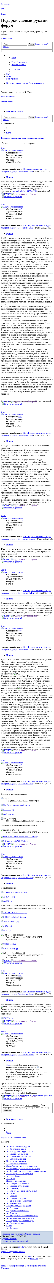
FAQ (2, 9)
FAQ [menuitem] (14, 57)
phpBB (21, 1247)
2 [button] (6, 130)
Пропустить (6, 38)
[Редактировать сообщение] (24, 194)
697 (20, 153)
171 (20, 574)
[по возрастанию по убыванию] (40, 1108)
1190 (20, 1036)
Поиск (3, 14)
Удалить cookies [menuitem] (9, 1238)
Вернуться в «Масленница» (13, 1137)
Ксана (3, 515)
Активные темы (7, 101)
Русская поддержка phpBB (13, 1251)
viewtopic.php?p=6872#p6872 (24, 191)
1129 (20, 520)
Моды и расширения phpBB (13, 1266)
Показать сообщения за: (14, 1105)
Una (3, 148)
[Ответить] (6, 194)
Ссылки (12, 55)
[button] (8, 133)
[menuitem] (19, 62)
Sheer (29, 1256)
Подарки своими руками (13, 1234)
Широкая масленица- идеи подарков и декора (22, 138)
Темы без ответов (8, 96)
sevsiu (3, 1031)
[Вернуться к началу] (1, 196)
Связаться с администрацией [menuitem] (15, 1241)
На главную (5, 4)
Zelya (3, 570)
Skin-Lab (34, 1259)
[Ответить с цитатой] (12, 196)
